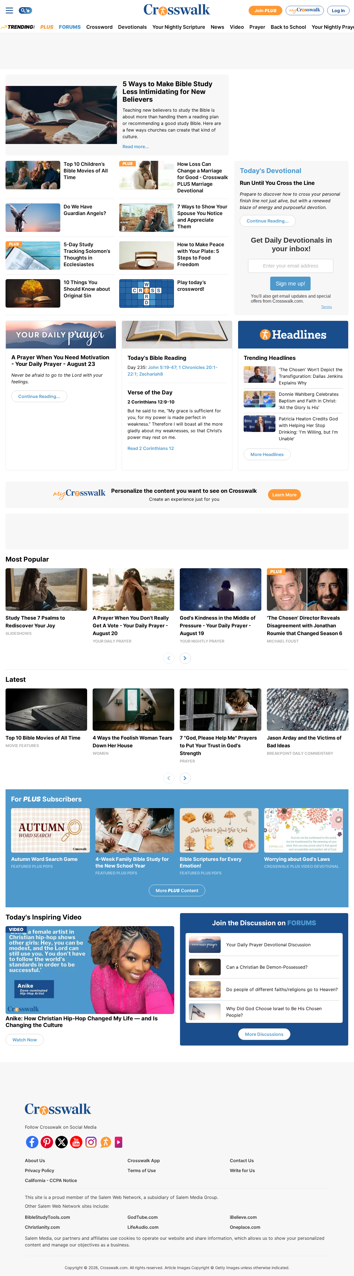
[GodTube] (120, 1142)
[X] (61, 1142)
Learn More (284, 494)
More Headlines (267, 454)
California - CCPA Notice (51, 1180)
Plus (46, 27)
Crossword (99, 27)
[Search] (25, 10)
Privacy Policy (39, 1170)
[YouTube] (76, 1142)
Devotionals (132, 27)
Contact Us (242, 1160)
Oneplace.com (245, 1227)
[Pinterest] (47, 1142)
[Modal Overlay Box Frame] (291, 273)
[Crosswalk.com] (177, 9)
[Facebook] (32, 1142)
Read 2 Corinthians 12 (150, 448)
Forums (70, 27)
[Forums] (105, 1142)
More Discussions (264, 1034)
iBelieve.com (243, 1217)
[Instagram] (91, 1142)
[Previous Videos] (168, 658)
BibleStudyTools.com (47, 1217)
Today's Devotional (270, 171)
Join (265, 10)
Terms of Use (141, 1170)
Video (237, 27)
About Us (35, 1160)
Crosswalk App (143, 1160)
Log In (338, 10)
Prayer (257, 27)
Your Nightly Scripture (178, 27)
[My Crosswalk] (305, 10)
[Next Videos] (185, 658)
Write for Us (242, 1170)
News (217, 27)
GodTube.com (142, 1217)
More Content (177, 890)
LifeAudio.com (142, 1227)
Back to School (288, 27)
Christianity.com (42, 1227)
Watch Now (24, 1039)
